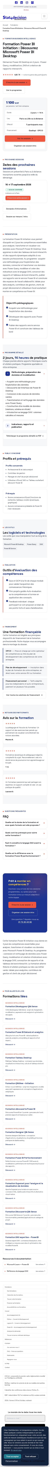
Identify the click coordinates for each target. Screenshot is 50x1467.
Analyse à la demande (13, 1331)
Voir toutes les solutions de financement (24, 695)
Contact (7, 1367)
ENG (27, 10)
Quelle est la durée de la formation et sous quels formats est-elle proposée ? (22, 823)
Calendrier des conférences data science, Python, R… (22, 1390)
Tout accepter (12, 1456)
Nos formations (11, 1291)
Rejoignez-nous (12, 1359)
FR (24, 10)
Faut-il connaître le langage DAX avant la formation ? (23, 844)
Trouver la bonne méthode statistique (18, 1335)
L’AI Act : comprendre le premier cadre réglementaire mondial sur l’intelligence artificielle (25, 1377)
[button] (44, 16)
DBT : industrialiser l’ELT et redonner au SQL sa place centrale (25, 1395)
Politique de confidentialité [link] (33, 1461)
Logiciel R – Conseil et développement (18, 1323)
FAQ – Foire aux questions (15, 1351)
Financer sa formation (13, 1303)
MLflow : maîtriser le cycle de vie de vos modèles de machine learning (25, 1384)
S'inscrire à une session (16, 82)
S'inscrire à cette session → (18, 198)
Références (8, 1339)
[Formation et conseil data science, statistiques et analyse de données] (14, 17)
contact (26, 6)
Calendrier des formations (15, 1295)
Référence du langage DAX (25, 1271)
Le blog (7, 1363)
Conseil (7, 1311)
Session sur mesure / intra (16, 217)
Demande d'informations (16, 209)
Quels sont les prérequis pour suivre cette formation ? (21, 834)
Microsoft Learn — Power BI (25, 1265)
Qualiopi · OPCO (36, 130)
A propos (7, 1343)
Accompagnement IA (13, 1315)
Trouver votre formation (14, 1299)
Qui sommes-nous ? (13, 1347)
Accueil (5, 25)
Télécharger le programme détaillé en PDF (25, 436)
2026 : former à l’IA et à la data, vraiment (18, 1400)
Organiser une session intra (25, 146)
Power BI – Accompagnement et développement (22, 1327)
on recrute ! (33, 6)
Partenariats (10, 1355)
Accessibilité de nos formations (16, 1307)
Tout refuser (30, 1456)
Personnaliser (12, 1461)
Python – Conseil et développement (18, 1319)
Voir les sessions (25, 138)
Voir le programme (14, 90)
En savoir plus (16, 1450)
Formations (14, 25)
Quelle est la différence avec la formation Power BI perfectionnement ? (22, 854)
